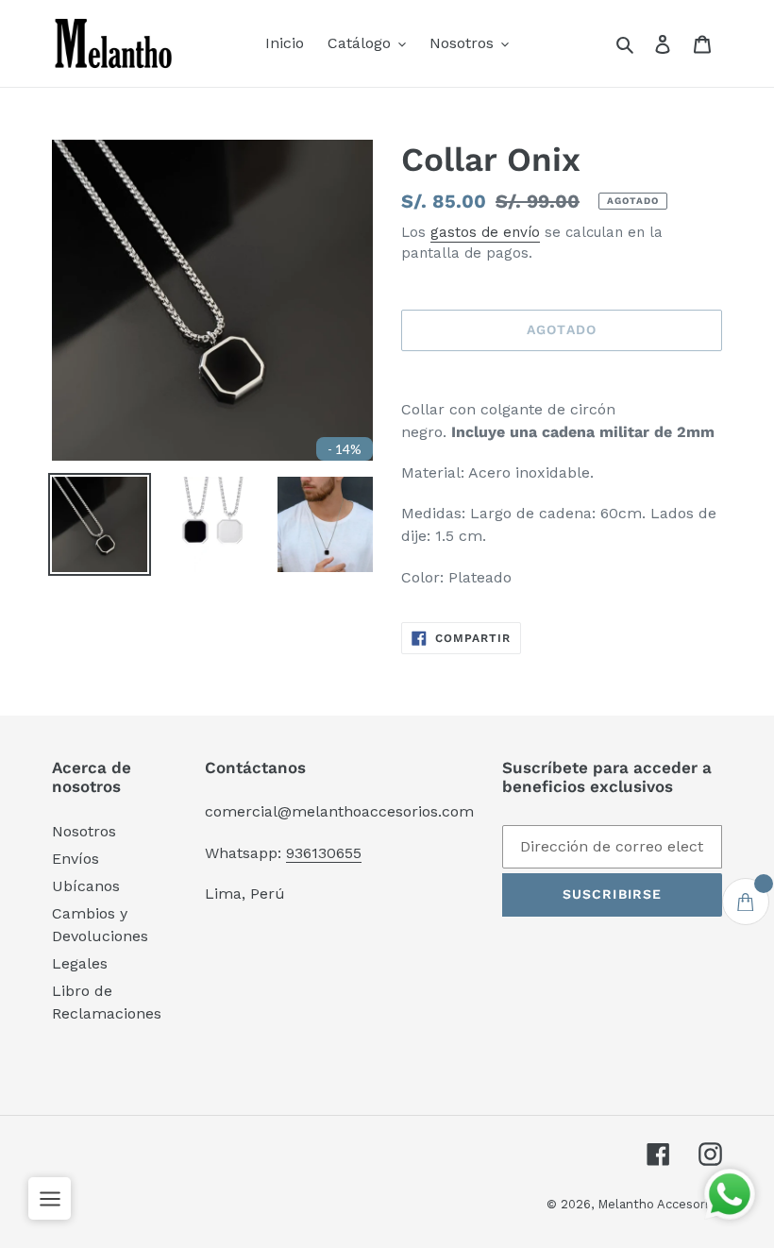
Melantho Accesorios (659, 1204)
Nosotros (84, 831)
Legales (80, 963)
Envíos (75, 859)
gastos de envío (485, 232)
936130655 (324, 853)
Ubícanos (86, 886)
